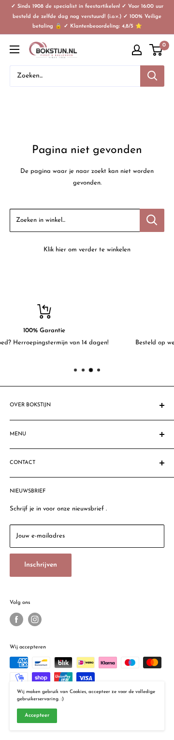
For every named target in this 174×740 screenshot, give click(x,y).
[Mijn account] (137, 50)
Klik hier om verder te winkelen (87, 250)
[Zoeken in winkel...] (152, 220)
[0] (156, 50)
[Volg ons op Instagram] (35, 619)
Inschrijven (40, 565)
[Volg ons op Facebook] (16, 619)
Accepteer (37, 715)
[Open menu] (14, 49)
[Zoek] (152, 76)
